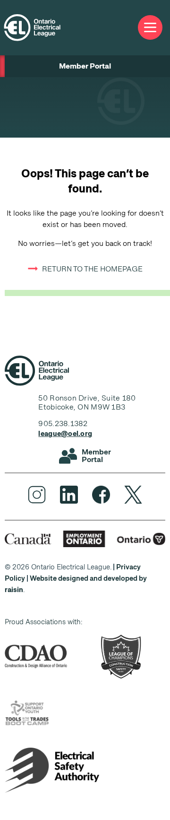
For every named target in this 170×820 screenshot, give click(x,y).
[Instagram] (37, 495)
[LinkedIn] (69, 495)
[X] (133, 495)
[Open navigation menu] (150, 27)
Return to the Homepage (92, 269)
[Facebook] (101, 495)
